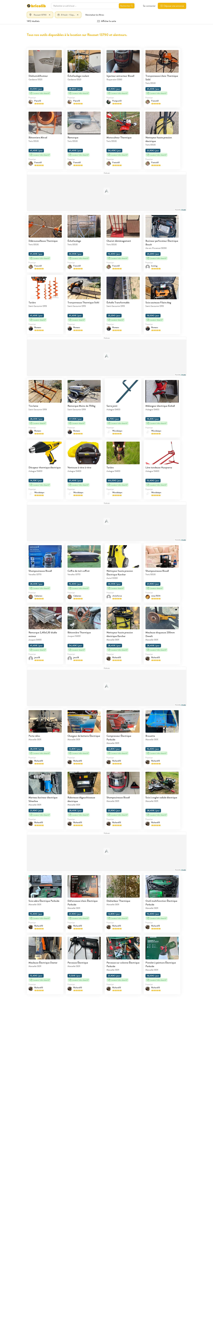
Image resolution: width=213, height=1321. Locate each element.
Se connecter (149, 6)
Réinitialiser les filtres (94, 14)
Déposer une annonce (174, 6)
